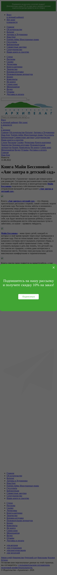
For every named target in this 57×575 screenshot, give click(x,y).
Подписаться (28, 296)
